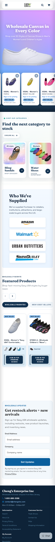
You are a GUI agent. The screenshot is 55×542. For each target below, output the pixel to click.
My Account (7, 538)
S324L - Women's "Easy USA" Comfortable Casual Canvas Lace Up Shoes (14, 341)
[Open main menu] (6, 5)
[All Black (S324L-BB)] (10, 349)
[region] (27, 341)
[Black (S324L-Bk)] (14, 349)
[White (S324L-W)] (5, 349)
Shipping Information (36, 525)
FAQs (30, 521)
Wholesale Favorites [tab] (15, 305)
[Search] (42, 5)
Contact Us (32, 518)
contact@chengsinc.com (15, 502)
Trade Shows (33, 514)
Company (9, 446)
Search (5, 514)
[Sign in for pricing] (14, 76)
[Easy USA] (27, 5)
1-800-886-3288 (12, 498)
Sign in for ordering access (14, 360)
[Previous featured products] (5, 296)
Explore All (10, 135)
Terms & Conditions (9, 525)
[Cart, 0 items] (49, 5)
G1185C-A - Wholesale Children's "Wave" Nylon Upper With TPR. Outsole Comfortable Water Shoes (39, 341)
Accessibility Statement (11, 529)
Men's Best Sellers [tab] (41, 305)
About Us (5, 518)
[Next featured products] (13, 296)
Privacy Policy (10, 474)
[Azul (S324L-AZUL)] (19, 349)
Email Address (11, 433)
